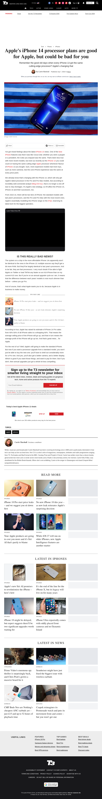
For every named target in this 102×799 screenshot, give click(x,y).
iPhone (10, 167)
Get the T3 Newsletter (35, 13)
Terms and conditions (30, 774)
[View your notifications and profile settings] (84, 3)
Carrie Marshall (43, 72)
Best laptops (61, 739)
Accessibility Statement (35, 770)
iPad (50, 201)
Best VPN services (41, 750)
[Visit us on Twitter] (53, 3)
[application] (35, 230)
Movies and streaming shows (45, 747)
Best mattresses (62, 750)
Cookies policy (59, 774)
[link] (14, 414)
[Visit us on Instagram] (63, 3)
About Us (72, 770)
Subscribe (90, 3)
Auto (66, 8)
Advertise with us (74, 774)
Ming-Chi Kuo (37, 184)
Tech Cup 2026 (90, 13)
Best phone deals (84, 739)
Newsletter (61, 145)
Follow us (50, 145)
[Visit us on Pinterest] (56, 3)
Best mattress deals (85, 743)
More (74, 8)
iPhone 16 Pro (40, 739)
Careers (31, 777)
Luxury (58, 8)
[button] (35, 413)
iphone (15, 432)
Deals (19, 13)
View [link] (56, 414)
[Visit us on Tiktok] (70, 3)
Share (10, 145)
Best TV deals (83, 747)
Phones (49, 46)
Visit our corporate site (74, 792)
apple (8, 432)
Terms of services (31, 390)
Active (38, 8)
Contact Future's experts (57, 770)
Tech (31, 8)
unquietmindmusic (11, 463)
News (69, 72)
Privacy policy (46, 774)
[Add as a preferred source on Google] (51, 784)
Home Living (48, 8)
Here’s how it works (75, 76)
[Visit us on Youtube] (59, 3)
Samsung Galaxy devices (44, 743)
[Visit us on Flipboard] (66, 3)
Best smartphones (63, 747)
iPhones (57, 46)
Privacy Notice (11, 392)
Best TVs (60, 743)
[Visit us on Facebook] (49, 3)
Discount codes (83, 750)
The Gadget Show (72, 13)
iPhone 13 (52, 161)
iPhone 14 (40, 152)
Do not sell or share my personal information (55, 777)
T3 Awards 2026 (54, 13)
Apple (38, 164)
